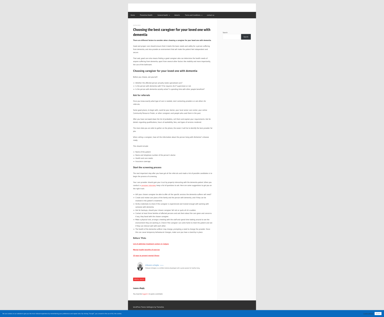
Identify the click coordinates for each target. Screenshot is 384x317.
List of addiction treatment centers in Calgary (151, 244)
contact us (210, 15)
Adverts (177, 15)
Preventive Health (146, 15)
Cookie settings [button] (368, 313)
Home (133, 15)
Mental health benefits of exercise (146, 250)
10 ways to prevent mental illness (146, 255)
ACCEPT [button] (378, 313)
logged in (145, 294)
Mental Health (139, 279)
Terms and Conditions (192, 15)
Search (225, 32)
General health (163, 15)
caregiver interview (148, 185)
